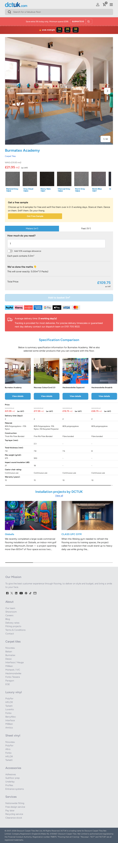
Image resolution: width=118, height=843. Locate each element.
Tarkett (9, 705)
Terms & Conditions (15, 630)
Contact (9, 633)
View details (17, 396)
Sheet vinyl (12, 735)
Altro (7, 749)
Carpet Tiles (10, 156)
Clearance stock (13, 817)
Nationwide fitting (14, 803)
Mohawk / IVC (12, 669)
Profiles (9, 785)
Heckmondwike (13, 673)
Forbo (8, 713)
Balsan (8, 651)
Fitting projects (13, 626)
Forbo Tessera (12, 677)
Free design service (15, 807)
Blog (7, 619)
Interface (10, 720)
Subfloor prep (12, 778)
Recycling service (14, 814)
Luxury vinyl (13, 692)
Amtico (9, 727)
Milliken (9, 666)
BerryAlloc (10, 716)
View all (59, 495)
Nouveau (10, 647)
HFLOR (9, 702)
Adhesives (10, 774)
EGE (7, 684)
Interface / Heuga (14, 662)
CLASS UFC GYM (71, 534)
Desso (8, 659)
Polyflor (9, 698)
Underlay (10, 781)
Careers (9, 615)
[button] (104, 4)
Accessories (13, 768)
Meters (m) (32, 228)
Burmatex (10, 655)
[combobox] (59, 12)
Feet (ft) (86, 228)
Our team (10, 608)
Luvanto (9, 709)
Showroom (11, 611)
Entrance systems (14, 789)
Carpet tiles (13, 641)
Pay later (9, 810)
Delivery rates (12, 622)
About (9, 601)
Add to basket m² (59, 297)
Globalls (9, 534)
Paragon (9, 680)
